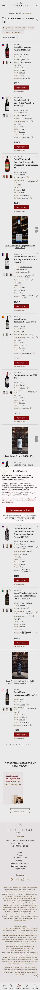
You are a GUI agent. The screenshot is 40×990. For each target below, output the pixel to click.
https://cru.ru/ (11, 493)
